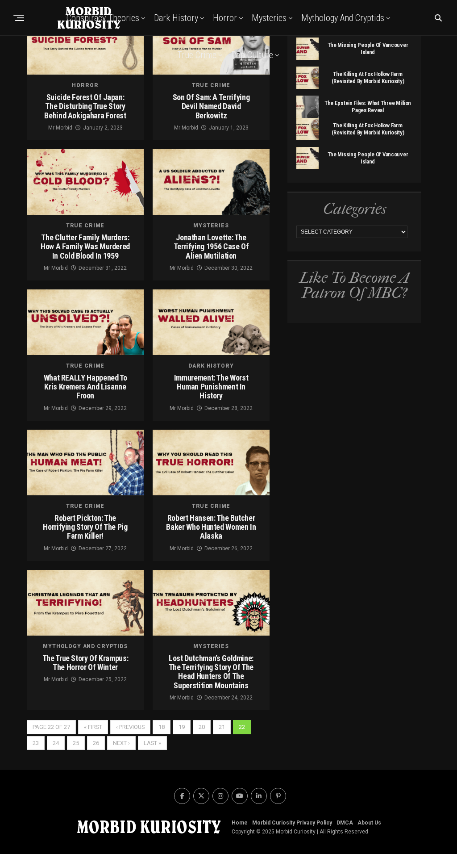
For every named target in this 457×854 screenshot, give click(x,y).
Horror (225, 18)
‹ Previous (130, 727)
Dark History (176, 18)
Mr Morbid (60, 128)
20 (202, 727)
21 (222, 727)
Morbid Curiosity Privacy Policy (292, 823)
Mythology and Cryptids (342, 18)
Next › (121, 743)
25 (76, 743)
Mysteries (269, 18)
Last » (152, 743)
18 (161, 727)
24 (56, 743)
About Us (369, 823)
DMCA (345, 823)
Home (240, 823)
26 (96, 743)
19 (182, 727)
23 (36, 743)
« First (93, 727)
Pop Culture (252, 55)
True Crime (196, 55)
